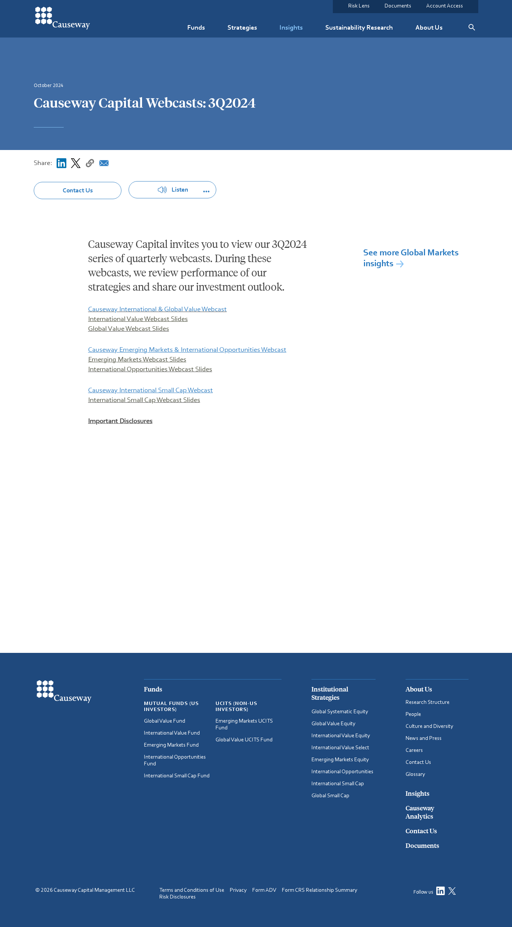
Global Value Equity (333, 724)
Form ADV (264, 890)
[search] (471, 27)
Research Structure (427, 702)
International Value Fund (172, 733)
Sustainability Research (359, 27)
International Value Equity (340, 736)
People (413, 714)
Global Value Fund (164, 721)
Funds (196, 27)
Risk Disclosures (177, 897)
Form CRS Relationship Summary (319, 890)
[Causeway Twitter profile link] (454, 892)
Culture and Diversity (429, 726)
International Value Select (340, 748)
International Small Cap (337, 784)
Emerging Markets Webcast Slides (137, 359)
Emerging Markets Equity (340, 760)
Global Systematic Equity (339, 712)
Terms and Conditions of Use (191, 890)
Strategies (242, 27)
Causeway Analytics (420, 812)
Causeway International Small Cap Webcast (150, 390)
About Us (429, 27)
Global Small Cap (330, 796)
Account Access (444, 6)
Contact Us (78, 191)
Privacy (238, 890)
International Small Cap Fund (177, 776)
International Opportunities (342, 772)
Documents (398, 6)
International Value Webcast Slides (138, 319)
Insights (291, 27)
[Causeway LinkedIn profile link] (440, 892)
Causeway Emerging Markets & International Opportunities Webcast (187, 350)
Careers (414, 750)
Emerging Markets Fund (171, 745)
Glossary (415, 774)
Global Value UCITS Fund (244, 740)
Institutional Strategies (329, 693)
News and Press (424, 738)
